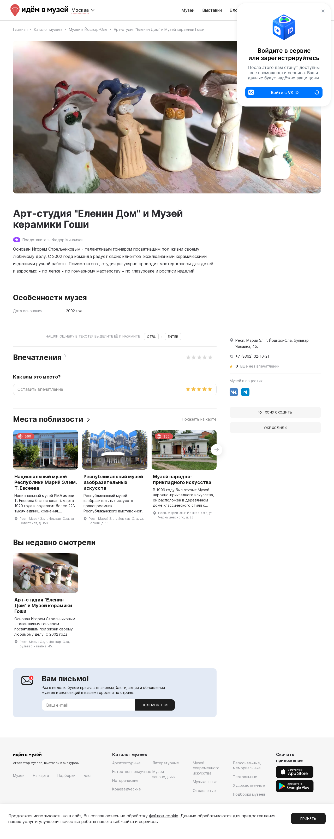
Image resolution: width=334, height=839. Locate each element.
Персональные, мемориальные (247, 765)
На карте (41, 775)
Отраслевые (204, 790)
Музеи (187, 10)
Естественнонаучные (131, 771)
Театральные (245, 777)
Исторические (125, 780)
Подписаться (155, 705)
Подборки (66, 775)
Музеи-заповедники (164, 774)
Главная (20, 29)
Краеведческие (126, 789)
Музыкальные (205, 781)
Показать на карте (199, 419)
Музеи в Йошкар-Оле (88, 29)
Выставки (212, 10)
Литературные (165, 763)
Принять (308, 818)
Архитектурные (126, 763)
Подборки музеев (249, 794)
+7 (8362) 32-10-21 (252, 356)
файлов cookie (163, 815)
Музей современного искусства (206, 768)
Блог (88, 775)
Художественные (249, 785)
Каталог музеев (48, 29)
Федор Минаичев (68, 240)
